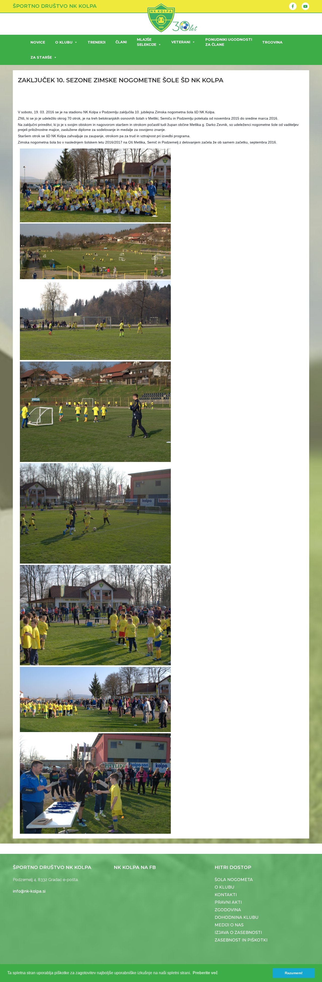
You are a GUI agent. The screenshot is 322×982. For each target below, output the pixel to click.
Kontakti (226, 894)
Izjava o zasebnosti (238, 932)
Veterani (180, 42)
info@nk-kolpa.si (29, 891)
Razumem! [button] (294, 973)
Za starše (41, 57)
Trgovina (272, 42)
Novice (37, 42)
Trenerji (96, 42)
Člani (121, 42)
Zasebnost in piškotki (241, 940)
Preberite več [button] (205, 973)
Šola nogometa (234, 879)
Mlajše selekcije (146, 42)
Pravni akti (228, 902)
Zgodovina (228, 909)
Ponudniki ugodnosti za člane (228, 42)
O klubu (63, 42)
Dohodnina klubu (236, 917)
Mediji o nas (229, 925)
